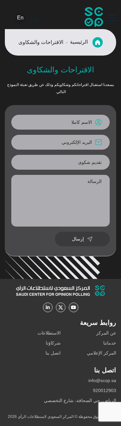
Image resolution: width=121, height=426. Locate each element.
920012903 (104, 390)
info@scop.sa (102, 380)
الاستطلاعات (49, 332)
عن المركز (106, 332)
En (20, 17)
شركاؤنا (53, 343)
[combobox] (60, 162)
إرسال (78, 238)
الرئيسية (79, 42)
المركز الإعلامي (101, 353)
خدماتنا (109, 343)
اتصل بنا (53, 353)
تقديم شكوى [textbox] (90, 162)
